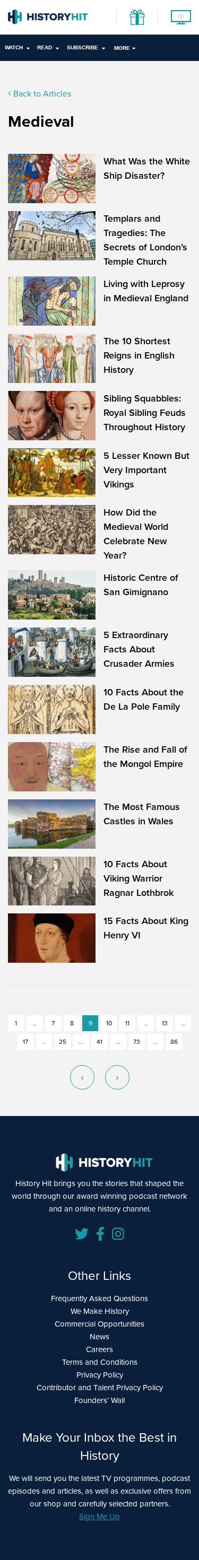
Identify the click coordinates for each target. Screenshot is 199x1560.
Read (44, 47)
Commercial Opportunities (99, 1323)
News (99, 1336)
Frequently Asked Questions (99, 1298)
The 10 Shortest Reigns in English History (139, 355)
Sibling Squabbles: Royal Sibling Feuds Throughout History (144, 412)
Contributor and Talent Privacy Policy (100, 1387)
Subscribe (82, 47)
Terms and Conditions (99, 1361)
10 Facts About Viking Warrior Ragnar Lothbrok (138, 878)
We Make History (100, 1311)
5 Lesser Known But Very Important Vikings (146, 470)
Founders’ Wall (99, 1400)
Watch (14, 47)
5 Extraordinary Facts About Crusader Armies (139, 649)
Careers (99, 1349)
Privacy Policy (99, 1374)
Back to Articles (41, 93)
